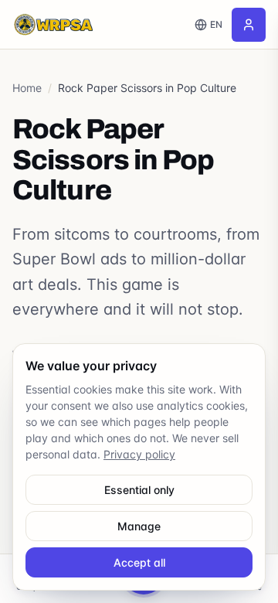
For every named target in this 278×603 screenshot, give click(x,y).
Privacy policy (139, 454)
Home (27, 87)
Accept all (139, 562)
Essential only (139, 489)
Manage (139, 526)
